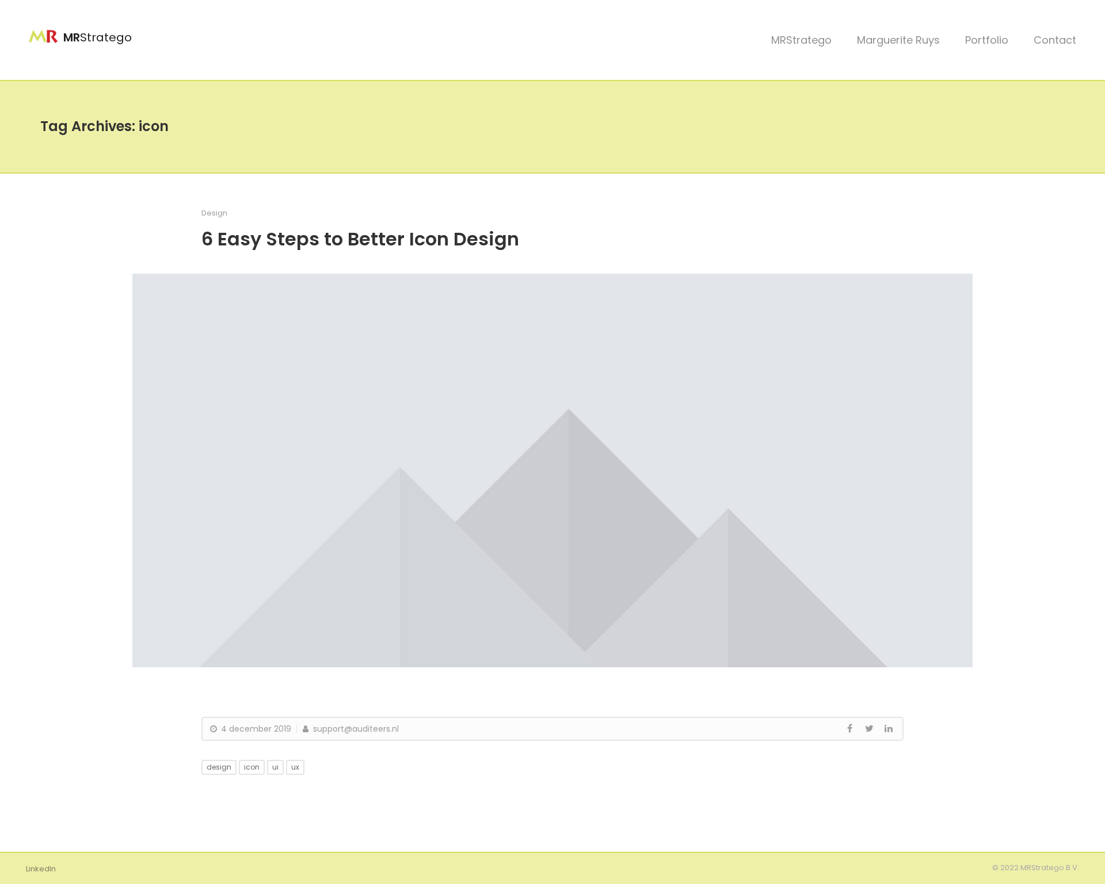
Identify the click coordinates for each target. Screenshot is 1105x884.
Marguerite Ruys (898, 40)
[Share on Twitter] (869, 729)
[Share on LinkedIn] (889, 729)
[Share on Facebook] (849, 729)
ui (275, 767)
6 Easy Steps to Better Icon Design (360, 239)
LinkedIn (41, 868)
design (219, 767)
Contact (1055, 40)
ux (295, 767)
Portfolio (986, 40)
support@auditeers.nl (355, 729)
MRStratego (801, 40)
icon (252, 767)
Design (214, 212)
